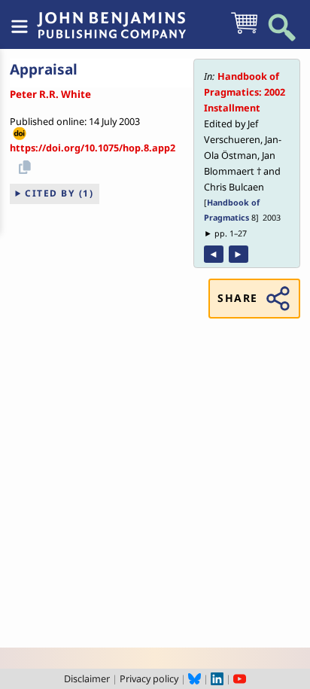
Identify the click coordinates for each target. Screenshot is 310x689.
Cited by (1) (59, 193)
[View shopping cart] (244, 32)
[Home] (111, 17)
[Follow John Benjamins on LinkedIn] (217, 678)
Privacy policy (149, 678)
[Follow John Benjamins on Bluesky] (194, 678)
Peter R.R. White (50, 94)
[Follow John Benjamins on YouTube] (239, 678)
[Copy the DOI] (22, 165)
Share (237, 298)
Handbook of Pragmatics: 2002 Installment (244, 91)
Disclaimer (87, 678)
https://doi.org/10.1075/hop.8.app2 (92, 147)
